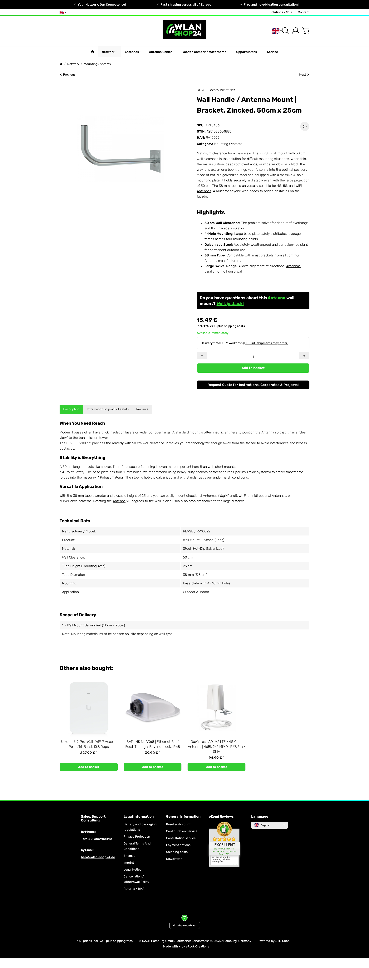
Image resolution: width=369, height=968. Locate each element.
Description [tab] (71, 409)
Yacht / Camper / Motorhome (204, 52)
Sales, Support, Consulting (93, 818)
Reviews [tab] (142, 409)
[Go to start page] (184, 31)
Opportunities (246, 52)
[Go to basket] (305, 31)
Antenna (262, 169)
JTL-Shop (282, 941)
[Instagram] (184, 918)
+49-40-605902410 (96, 839)
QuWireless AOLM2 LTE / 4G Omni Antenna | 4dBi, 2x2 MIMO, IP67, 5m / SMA (216, 747)
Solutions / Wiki (281, 12)
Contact (303, 12)
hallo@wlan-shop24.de (98, 857)
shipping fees (123, 941)
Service (272, 52)
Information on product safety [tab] (108, 409)
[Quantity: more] (304, 355)
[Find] (285, 31)
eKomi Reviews (221, 817)
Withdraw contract (185, 925)
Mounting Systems (228, 144)
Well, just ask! (230, 303)
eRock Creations (197, 946)
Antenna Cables (160, 52)
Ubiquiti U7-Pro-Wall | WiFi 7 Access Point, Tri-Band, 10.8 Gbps (88, 744)
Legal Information (139, 817)
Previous (69, 74)
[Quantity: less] (202, 355)
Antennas (132, 52)
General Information (183, 817)
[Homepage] (61, 64)
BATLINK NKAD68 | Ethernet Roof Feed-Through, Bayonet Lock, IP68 (152, 744)
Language (259, 817)
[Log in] (295, 31)
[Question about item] (304, 126)
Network (108, 52)
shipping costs (234, 326)
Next (302, 74)
